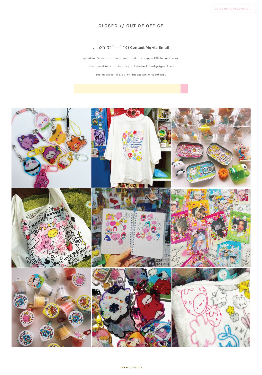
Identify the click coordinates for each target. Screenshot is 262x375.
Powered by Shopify (131, 367)
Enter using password (233, 8)
